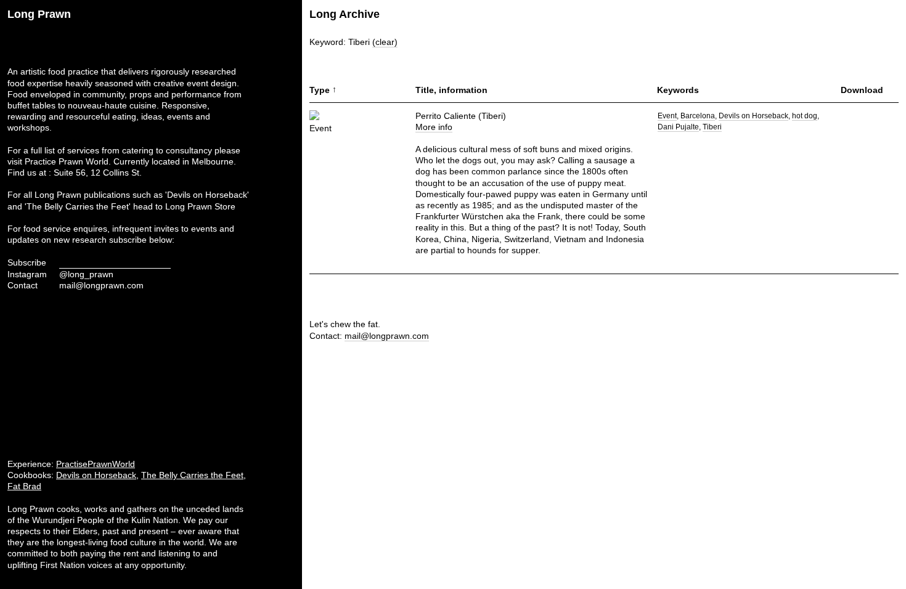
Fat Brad (24, 486)
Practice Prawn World (66, 161)
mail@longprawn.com (101, 285)
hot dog (804, 116)
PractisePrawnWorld (95, 464)
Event (667, 116)
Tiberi (712, 127)
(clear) (385, 42)
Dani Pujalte (678, 127)
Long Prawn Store (200, 206)
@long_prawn (86, 274)
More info (433, 127)
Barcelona (697, 116)
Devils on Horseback (96, 475)
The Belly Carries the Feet (192, 475)
